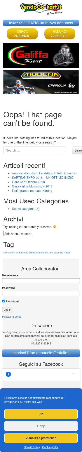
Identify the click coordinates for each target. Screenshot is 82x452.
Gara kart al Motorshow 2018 (32, 186)
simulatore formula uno (41, 252)
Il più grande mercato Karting (32, 190)
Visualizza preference (41, 437)
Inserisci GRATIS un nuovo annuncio (41, 22)
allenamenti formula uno (15, 252)
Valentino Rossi (62, 252)
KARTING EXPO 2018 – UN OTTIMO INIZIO (42, 177)
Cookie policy (32, 447)
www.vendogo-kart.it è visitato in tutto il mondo (44, 173)
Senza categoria (23, 208)
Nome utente (10, 275)
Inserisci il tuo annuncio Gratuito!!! (41, 352)
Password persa (11, 316)
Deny (41, 425)
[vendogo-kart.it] (41, 7)
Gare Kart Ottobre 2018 (28, 182)
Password (8, 288)
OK (41, 414)
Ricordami (12, 301)
